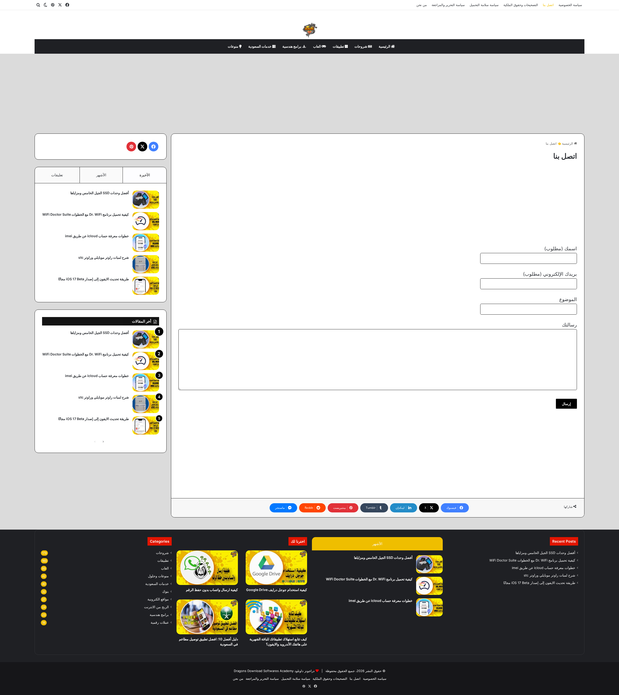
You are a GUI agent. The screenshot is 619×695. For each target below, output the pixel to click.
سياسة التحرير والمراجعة (448, 5)
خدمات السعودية (260, 46)
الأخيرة (145, 175)
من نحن (421, 5)
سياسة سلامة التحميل (484, 5)
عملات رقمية (160, 622)
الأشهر (101, 175)
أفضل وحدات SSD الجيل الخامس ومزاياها (99, 193)
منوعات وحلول (158, 576)
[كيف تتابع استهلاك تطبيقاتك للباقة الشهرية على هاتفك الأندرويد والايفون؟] (276, 616)
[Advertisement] (309, 92)
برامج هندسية (292, 46)
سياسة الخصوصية (570, 5)
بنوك (165, 591)
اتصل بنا (548, 5)
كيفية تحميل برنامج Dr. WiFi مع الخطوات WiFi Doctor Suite (85, 214)
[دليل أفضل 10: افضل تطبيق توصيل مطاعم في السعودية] (207, 616)
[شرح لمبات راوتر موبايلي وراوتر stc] (146, 264)
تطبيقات (339, 46)
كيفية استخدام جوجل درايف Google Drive (276, 590)
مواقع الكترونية (158, 599)
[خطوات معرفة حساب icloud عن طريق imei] (146, 243)
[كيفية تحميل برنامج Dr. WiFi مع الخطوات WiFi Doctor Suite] (146, 221)
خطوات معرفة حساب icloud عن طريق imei (97, 236)
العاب (317, 46)
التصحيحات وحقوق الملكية (520, 5)
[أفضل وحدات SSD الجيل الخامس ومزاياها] (146, 200)
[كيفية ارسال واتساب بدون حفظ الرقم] (207, 567)
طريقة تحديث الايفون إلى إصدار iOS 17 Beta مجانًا (93, 279)
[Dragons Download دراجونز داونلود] (309, 29)
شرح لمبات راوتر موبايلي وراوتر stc (103, 257)
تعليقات (57, 175)
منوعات (233, 46)
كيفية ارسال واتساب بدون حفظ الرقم (212, 590)
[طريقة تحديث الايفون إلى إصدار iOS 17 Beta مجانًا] (146, 286)
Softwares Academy (278, 671)
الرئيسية (385, 46)
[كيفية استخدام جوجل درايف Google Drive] (276, 567)
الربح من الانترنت (156, 607)
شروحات (361, 46)
